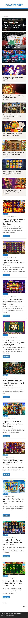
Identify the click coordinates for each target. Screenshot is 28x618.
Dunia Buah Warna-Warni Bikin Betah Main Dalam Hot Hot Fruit (13, 301)
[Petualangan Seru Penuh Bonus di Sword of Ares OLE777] (14, 448)
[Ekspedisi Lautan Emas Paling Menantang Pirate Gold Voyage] (14, 409)
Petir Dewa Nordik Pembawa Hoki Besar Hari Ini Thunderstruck (13, 172)
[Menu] (2, 10)
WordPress (10, 615)
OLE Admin (14, 216)
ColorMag (3, 615)
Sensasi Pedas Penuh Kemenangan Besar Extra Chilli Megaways (13, 153)
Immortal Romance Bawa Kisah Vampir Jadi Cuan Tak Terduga (13, 24)
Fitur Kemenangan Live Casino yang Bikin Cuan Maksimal (12, 134)
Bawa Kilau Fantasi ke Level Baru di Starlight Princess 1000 (14, 501)
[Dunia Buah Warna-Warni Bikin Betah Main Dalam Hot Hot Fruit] (14, 286)
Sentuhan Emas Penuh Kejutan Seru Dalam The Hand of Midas (12, 542)
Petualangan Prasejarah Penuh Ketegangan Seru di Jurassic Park (13, 382)
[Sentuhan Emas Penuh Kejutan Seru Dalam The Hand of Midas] (14, 527)
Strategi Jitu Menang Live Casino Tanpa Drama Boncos (13, 78)
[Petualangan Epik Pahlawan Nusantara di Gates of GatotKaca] (14, 206)
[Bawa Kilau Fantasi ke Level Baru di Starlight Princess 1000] (14, 486)
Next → (25, 606)
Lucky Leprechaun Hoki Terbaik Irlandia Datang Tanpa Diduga (12, 583)
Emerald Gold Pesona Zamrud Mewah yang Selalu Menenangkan (14, 342)
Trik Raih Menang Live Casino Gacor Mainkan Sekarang (12, 191)
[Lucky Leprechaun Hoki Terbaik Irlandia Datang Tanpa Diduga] (14, 568)
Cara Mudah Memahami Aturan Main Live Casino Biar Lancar (13, 60)
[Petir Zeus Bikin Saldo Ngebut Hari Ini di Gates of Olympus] (14, 247)
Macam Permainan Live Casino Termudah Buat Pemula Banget (11, 46)
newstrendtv (14, 5)
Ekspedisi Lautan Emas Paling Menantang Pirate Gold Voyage (13, 423)
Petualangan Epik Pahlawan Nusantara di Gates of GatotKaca (14, 221)
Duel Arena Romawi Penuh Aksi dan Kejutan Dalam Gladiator (12, 115)
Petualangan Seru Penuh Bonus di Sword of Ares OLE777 (13, 462)
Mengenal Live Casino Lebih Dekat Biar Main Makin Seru (13, 96)
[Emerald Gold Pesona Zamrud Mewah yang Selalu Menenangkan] (14, 327)
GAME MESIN (5, 214)
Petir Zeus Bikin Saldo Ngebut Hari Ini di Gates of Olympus (13, 262)
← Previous (4, 603)
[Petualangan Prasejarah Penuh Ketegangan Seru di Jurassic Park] (14, 368)
